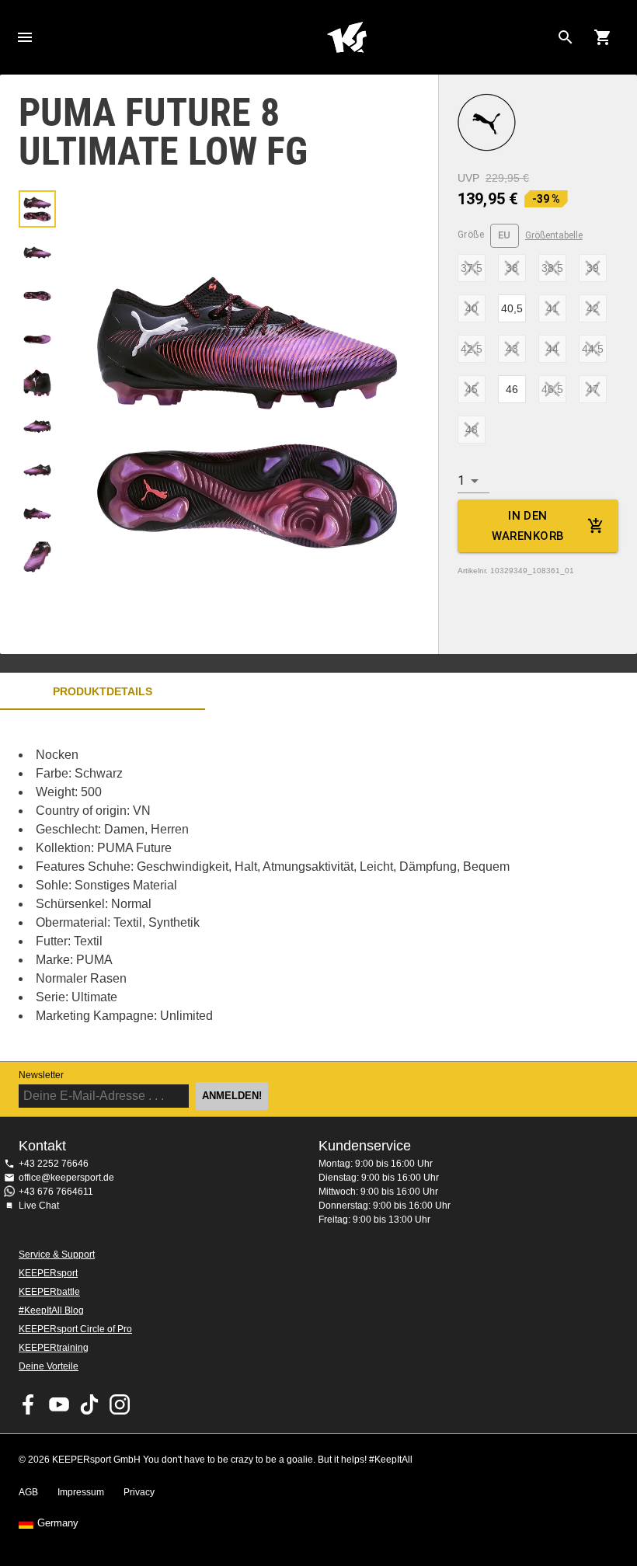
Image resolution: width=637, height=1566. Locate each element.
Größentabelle (554, 235)
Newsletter (41, 1075)
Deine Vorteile (48, 1366)
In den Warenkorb (528, 526)
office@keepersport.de (66, 1177)
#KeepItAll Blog (51, 1310)
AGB (28, 1492)
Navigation (25, 37)
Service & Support (57, 1254)
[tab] (37, 209)
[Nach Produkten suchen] (565, 37)
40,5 (512, 308)
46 (512, 389)
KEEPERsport (48, 1273)
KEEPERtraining (54, 1347)
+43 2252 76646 (54, 1163)
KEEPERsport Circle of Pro (75, 1329)
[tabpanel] (272, 885)
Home (346, 37)
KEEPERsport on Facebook (29, 1404)
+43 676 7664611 (56, 1191)
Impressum (80, 1492)
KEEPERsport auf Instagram (120, 1404)
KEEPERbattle (49, 1291)
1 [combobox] (461, 480)
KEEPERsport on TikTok (89, 1404)
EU (504, 235)
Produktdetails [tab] (102, 691)
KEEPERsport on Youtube (59, 1404)
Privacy (139, 1492)
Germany (57, 1523)
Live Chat (39, 1205)
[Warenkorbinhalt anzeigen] (602, 37)
